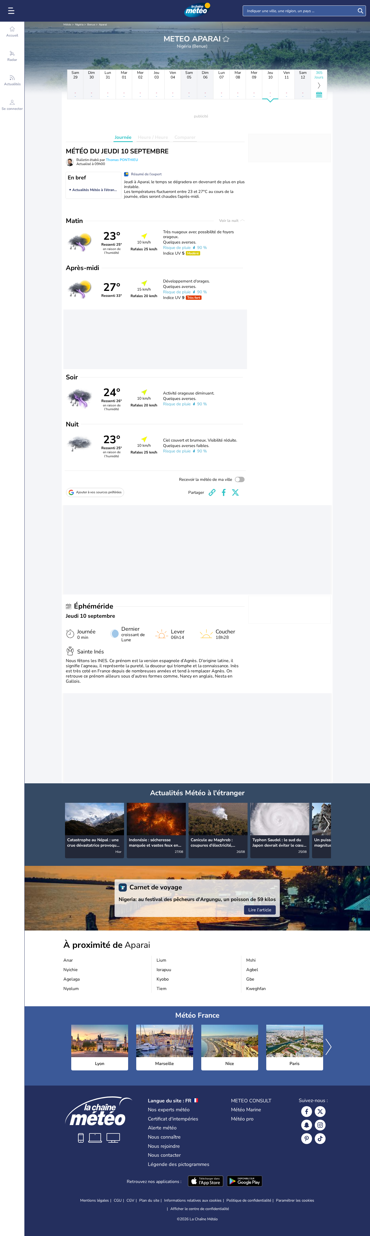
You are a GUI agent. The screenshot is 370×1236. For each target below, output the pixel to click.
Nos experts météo (169, 1109)
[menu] (12, 10)
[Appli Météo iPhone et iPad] (205, 1182)
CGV (130, 1200)
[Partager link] (212, 492)
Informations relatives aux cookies (193, 1200)
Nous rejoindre (164, 1146)
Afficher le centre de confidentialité (199, 1209)
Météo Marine (246, 1109)
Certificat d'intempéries (173, 1119)
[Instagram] (320, 1125)
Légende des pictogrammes (178, 1164)
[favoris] (226, 39)
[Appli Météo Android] (244, 1182)
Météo (67, 25)
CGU (118, 1200)
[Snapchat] (306, 1125)
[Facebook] (306, 1111)
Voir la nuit (229, 220)
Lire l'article (259, 910)
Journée (123, 137)
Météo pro (242, 1119)
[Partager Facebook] (223, 492)
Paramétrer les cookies (295, 1200)
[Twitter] (320, 1111)
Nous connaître (164, 1137)
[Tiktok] (320, 1138)
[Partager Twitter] (235, 492)
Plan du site (149, 1200)
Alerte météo (162, 1128)
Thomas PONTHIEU (122, 159)
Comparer (185, 137)
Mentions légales (94, 1200)
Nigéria (79, 25)
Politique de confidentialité (248, 1200)
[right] (326, 824)
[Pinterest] (306, 1138)
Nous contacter (164, 1155)
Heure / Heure (153, 137)
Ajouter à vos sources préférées (99, 492)
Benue (91, 25)
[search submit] (360, 10)
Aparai (103, 25)
